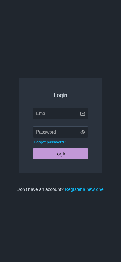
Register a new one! (85, 189)
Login (60, 154)
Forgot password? (50, 142)
